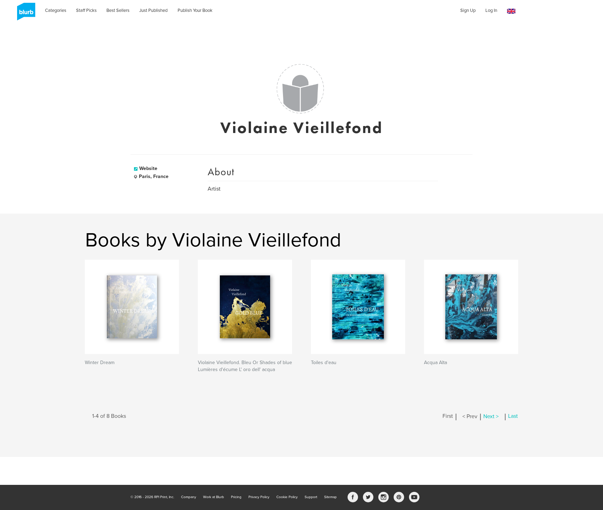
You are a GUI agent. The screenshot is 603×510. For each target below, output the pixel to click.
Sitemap (330, 497)
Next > (491, 416)
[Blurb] (24, 13)
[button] (511, 11)
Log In (491, 10)
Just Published (153, 10)
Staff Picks (86, 10)
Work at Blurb (213, 497)
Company (188, 497)
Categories (55, 10)
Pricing (236, 497)
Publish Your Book (195, 10)
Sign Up (468, 10)
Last (513, 416)
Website (148, 168)
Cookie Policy (287, 497)
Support (311, 497)
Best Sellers (117, 10)
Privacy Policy (258, 497)
